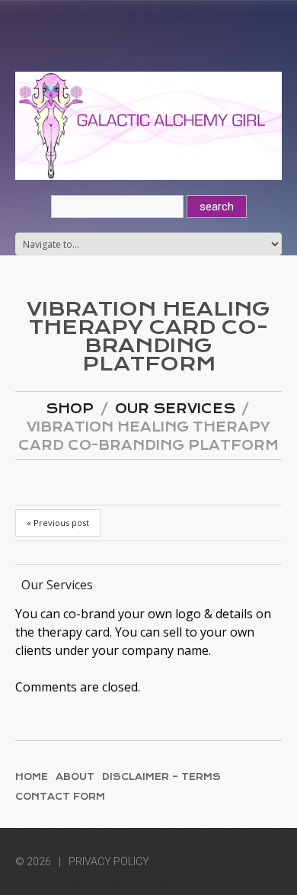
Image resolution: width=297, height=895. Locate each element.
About (75, 776)
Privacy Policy (109, 861)
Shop (70, 408)
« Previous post (58, 522)
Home (31, 776)
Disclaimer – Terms (161, 776)
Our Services (175, 408)
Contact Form (60, 796)
